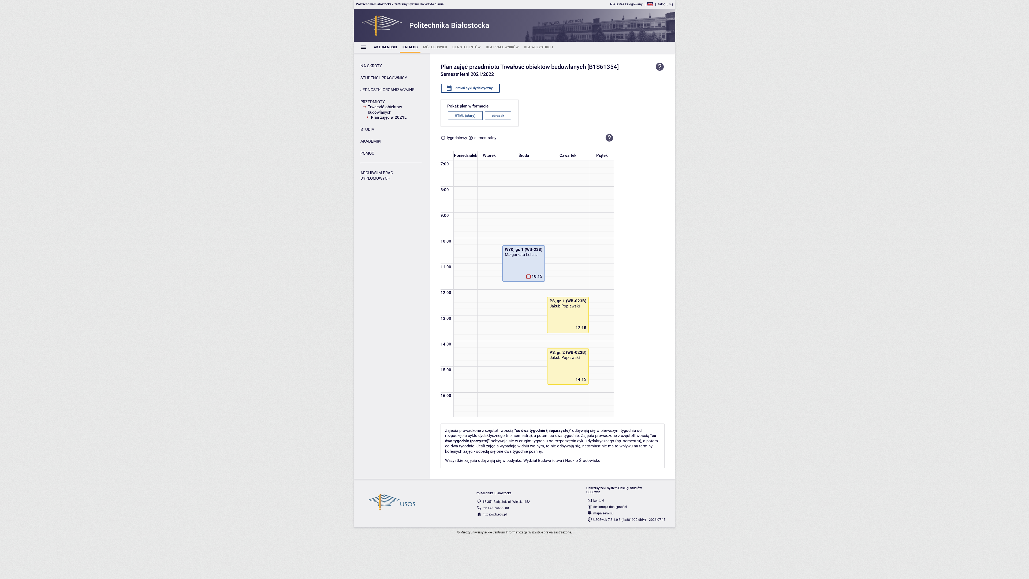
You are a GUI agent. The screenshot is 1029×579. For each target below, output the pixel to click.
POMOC (367, 153)
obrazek (498, 116)
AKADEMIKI (370, 141)
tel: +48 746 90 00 (496, 508)
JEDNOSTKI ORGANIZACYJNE (387, 89)
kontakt (598, 501)
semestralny (485, 137)
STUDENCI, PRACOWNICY (383, 78)
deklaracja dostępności (610, 507)
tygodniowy (457, 137)
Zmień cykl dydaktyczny (473, 88)
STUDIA (367, 129)
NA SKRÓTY (371, 66)
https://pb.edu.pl (495, 514)
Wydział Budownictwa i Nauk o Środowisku (561, 460)
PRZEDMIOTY (372, 101)
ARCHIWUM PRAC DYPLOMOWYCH (376, 175)
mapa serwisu (603, 513)
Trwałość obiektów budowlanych (385, 110)
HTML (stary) (465, 116)
